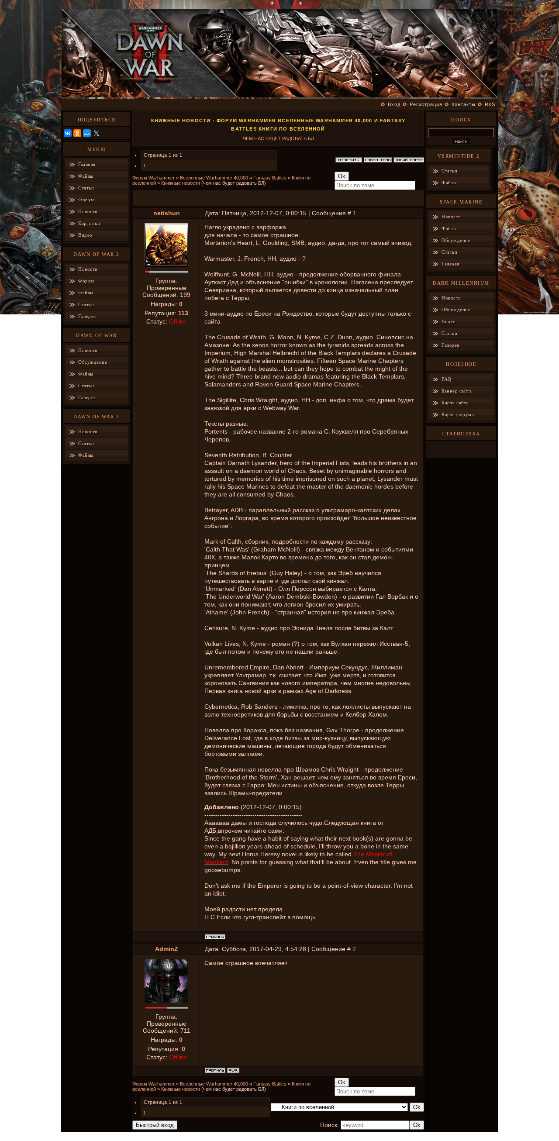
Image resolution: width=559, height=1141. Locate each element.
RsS (490, 104)
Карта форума (458, 414)
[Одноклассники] (77, 133)
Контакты (464, 104)
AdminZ (166, 948)
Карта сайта (455, 402)
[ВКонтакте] (68, 133)
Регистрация (426, 104)
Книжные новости (180, 183)
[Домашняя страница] (233, 1070)
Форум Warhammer (153, 177)
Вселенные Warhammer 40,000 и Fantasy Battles (233, 177)
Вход (394, 104)
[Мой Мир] (87, 133)
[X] (96, 133)
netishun (166, 213)
